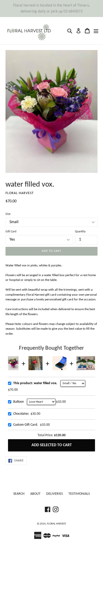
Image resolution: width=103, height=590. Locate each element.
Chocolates (20, 414)
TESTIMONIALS (79, 494)
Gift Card (11, 231)
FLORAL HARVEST (56, 523)
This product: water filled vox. (35, 383)
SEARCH (18, 494)
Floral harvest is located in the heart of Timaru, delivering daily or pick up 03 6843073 (51, 9)
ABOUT (35, 494)
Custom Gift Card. (25, 425)
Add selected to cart (52, 445)
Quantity (80, 231)
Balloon (18, 402)
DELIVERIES (54, 494)
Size (8, 214)
